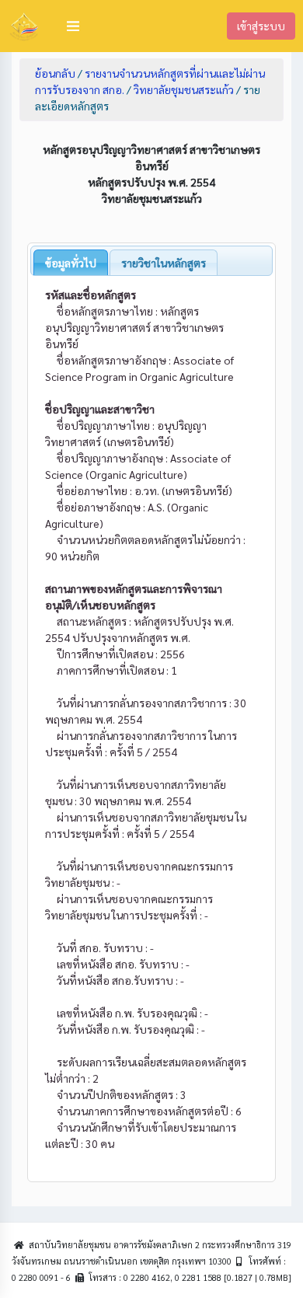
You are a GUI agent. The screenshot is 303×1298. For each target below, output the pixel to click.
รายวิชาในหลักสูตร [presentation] (163, 263)
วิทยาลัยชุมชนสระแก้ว (184, 89)
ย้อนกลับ (55, 73)
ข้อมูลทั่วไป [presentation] (70, 263)
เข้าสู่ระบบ (261, 26)
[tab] (70, 262)
